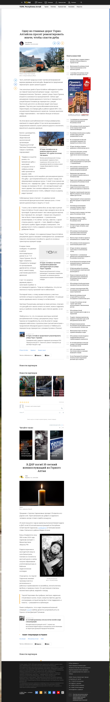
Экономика (71, 6)
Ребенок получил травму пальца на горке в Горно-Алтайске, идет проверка (79, 226)
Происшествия (62, 2)
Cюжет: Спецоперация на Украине (34, 635)
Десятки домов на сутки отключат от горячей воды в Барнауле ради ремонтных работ (41, 448)
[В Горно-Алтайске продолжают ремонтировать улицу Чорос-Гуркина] (22, 339)
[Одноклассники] (62, 43)
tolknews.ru (76, 663)
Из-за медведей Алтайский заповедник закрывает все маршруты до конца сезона (78, 141)
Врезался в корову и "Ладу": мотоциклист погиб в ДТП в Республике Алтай (78, 219)
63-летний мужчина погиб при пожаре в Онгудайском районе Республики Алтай (79, 344)
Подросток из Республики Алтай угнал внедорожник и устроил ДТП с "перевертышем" (80, 161)
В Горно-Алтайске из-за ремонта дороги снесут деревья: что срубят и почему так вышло (51, 152)
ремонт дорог (42, 350)
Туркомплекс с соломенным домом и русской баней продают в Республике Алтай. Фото (80, 256)
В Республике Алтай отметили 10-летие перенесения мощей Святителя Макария (80, 127)
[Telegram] (54, 43)
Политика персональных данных (80, 694)
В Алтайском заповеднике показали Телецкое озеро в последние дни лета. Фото (78, 207)
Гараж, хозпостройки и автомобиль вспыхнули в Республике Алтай (80, 181)
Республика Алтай (33, 638)
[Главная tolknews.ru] (27, 2)
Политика (73, 2)
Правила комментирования (79, 697)
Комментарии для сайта (56, 425)
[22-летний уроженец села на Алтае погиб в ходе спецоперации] (22, 623)
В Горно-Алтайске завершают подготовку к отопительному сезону (78, 249)
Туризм (46, 6)
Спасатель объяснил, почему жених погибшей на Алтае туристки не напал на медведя (79, 153)
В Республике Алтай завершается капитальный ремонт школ (80, 243)
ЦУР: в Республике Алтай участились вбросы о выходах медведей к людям (79, 351)
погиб (29, 610)
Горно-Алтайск (23, 350)
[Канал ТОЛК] (47, 355)
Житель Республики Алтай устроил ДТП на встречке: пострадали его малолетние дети (80, 297)
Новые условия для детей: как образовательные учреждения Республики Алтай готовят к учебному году (79, 277)
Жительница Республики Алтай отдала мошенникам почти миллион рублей (79, 67)
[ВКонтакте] (58, 43)
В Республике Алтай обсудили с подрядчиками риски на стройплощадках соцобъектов (79, 337)
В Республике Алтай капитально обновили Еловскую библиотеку (79, 284)
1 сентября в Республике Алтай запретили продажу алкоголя (79, 73)
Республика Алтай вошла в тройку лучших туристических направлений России (80, 134)
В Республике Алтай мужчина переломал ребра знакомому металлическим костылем (79, 232)
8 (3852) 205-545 (75, 685)
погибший (22, 638)
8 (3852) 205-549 (75, 687)
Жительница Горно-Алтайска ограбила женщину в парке (78, 331)
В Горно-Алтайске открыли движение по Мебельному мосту (79, 147)
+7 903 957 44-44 (75, 681)
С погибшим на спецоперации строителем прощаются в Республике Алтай (79, 121)
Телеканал (50, 2)
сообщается (42, 528)
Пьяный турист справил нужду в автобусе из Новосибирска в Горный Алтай (79, 61)
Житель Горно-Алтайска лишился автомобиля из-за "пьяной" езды (80, 238)
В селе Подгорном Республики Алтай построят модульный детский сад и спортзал (79, 357)
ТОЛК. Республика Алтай (30, 7)
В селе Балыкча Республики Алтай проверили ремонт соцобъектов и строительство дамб (80, 263)
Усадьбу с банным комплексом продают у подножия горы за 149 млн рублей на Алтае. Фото (79, 318)
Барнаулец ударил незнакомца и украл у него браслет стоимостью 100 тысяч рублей (56, 449)
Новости (40, 2)
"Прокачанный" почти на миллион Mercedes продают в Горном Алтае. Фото (80, 200)
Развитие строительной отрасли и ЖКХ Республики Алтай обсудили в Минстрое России (80, 193)
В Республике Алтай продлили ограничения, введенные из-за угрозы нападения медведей (79, 168)
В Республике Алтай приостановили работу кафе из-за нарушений (80, 312)
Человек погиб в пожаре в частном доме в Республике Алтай (80, 213)
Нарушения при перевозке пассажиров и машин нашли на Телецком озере (79, 175)
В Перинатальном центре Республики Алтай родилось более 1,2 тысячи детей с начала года (80, 325)
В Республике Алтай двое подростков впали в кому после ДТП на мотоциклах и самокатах (79, 187)
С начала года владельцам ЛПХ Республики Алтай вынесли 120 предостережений (79, 290)
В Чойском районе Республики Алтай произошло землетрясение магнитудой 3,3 (80, 270)
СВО (42, 638)
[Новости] (37, 355)
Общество (79, 6)
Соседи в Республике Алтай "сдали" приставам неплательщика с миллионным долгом (79, 304)
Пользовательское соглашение (80, 695)
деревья (33, 350)
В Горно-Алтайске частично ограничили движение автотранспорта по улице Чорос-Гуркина (50, 265)
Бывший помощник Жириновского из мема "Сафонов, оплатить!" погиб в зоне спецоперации (26, 449)
